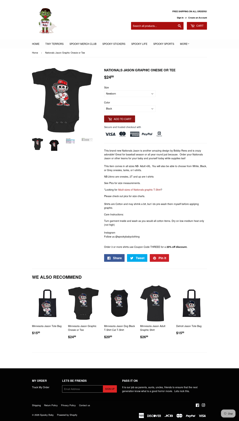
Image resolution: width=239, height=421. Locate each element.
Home (35, 44)
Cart (199, 25)
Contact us (84, 405)
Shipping (36, 405)
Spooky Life (139, 44)
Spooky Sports (163, 44)
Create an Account (197, 17)
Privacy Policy (68, 405)
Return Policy (51, 405)
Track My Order (40, 387)
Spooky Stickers (113, 44)
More (183, 44)
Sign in (180, 17)
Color (107, 102)
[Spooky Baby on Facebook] (197, 405)
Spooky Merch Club (82, 44)
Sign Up (110, 388)
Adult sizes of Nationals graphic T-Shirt (139, 189)
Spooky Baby (47, 414)
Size (106, 87)
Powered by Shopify (67, 414)
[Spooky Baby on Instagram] (203, 405)
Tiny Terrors (54, 44)
